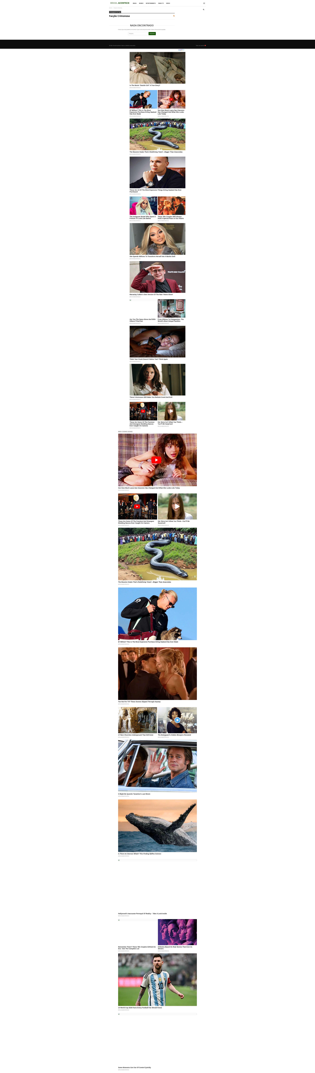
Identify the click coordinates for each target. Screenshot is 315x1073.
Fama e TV (161, 3)
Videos (168, 3)
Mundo (141, 3)
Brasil (135, 3)
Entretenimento (151, 3)
